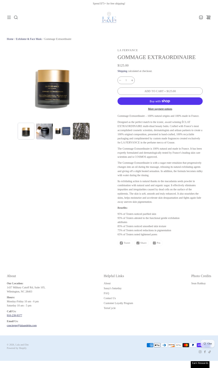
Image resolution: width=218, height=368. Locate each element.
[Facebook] (204, 351)
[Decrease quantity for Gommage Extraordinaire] (120, 80)
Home (10, 39)
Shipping (122, 71)
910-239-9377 (14, 315)
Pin (158, 243)
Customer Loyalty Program (118, 303)
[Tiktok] (209, 351)
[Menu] (9, 17)
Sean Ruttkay (198, 283)
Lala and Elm (22, 344)
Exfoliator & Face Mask (29, 39)
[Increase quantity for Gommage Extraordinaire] (132, 80)
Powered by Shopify (17, 348)
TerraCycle (110, 308)
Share (143, 243)
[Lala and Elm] (109, 17)
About (107, 283)
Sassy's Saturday (113, 288)
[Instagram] (200, 351)
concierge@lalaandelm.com (22, 325)
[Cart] (208, 17)
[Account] (201, 17)
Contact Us (110, 298)
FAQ (106, 293)
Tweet (127, 243)
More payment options (160, 108)
